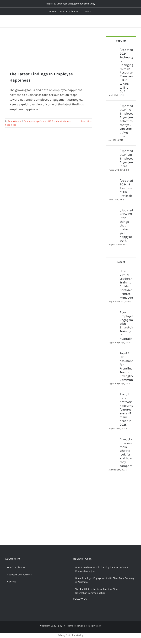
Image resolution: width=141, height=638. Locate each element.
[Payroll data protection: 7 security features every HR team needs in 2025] (113, 395)
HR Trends (53, 121)
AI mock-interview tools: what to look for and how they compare (126, 452)
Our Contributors (16, 567)
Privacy (97, 625)
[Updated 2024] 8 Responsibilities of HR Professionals (126, 188)
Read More (86, 121)
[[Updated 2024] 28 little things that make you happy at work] (113, 211)
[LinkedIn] (90, 607)
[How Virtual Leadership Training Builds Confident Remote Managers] (113, 272)
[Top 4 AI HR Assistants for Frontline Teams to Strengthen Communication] (113, 354)
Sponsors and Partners (19, 574)
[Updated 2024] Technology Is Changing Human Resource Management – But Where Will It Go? (126, 70)
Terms (88, 625)
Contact (11, 581)
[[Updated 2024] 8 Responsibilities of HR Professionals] (113, 181)
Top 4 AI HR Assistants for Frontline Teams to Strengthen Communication (126, 366)
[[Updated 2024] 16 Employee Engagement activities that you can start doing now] (113, 106)
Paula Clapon (14, 121)
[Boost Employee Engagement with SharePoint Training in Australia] (113, 313)
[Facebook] (74, 607)
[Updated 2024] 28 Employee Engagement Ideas (126, 158)
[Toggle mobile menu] (134, 21)
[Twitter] (80, 607)
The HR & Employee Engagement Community (70, 3)
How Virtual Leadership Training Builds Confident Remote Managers (126, 284)
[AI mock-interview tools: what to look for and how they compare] (113, 440)
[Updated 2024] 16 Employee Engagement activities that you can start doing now (126, 121)
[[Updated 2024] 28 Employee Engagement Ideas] (113, 151)
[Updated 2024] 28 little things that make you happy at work (126, 225)
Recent (121, 262)
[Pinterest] (85, 607)
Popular (121, 40)
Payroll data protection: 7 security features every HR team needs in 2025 (126, 409)
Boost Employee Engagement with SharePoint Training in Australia (126, 325)
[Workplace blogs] (121, 519)
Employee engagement (35, 121)
